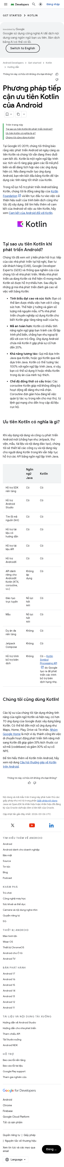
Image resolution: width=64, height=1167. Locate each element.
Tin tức (6, 866)
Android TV (9, 958)
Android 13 (9, 996)
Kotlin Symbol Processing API (48, 660)
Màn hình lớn (10, 936)
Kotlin (33, 15)
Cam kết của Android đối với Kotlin (30, 213)
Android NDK (10, 1045)
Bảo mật (7, 855)
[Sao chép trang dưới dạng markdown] (18, 114)
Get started (12, 15)
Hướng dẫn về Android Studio (19, 1022)
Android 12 (9, 1002)
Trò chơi (7, 892)
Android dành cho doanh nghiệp (21, 849)
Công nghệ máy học (14, 898)
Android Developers (13, 62)
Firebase (8, 1111)
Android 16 (9, 979)
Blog (5, 872)
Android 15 (9, 985)
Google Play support (14, 1071)
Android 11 (9, 1007)
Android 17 (9, 973)
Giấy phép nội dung (47, 800)
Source (7, 861)
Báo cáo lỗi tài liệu (13, 1065)
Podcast (7, 878)
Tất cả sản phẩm (12, 1122)
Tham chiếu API (11, 1033)
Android (7, 844)
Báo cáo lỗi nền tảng (14, 1060)
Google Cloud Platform (16, 1116)
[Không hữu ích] (57, 79)
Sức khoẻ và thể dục (14, 904)
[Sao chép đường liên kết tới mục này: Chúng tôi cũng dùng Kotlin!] (6, 705)
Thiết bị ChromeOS (13, 947)
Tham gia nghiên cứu (14, 1077)
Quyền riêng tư (11, 915)
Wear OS (8, 941)
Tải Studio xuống (12, 1039)
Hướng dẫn (13, 67)
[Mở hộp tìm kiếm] (34, 4)
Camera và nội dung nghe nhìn (20, 909)
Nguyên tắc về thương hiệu (20, 1140)
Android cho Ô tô (12, 953)
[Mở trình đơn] (5, 4)
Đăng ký (52, 1149)
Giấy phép (30, 1135)
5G (4, 921)
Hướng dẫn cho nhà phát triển (19, 1028)
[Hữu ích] (57, 74)
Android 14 (9, 990)
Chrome (7, 1105)
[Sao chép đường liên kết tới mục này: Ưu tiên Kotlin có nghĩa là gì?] (6, 428)
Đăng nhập (53, 4)
